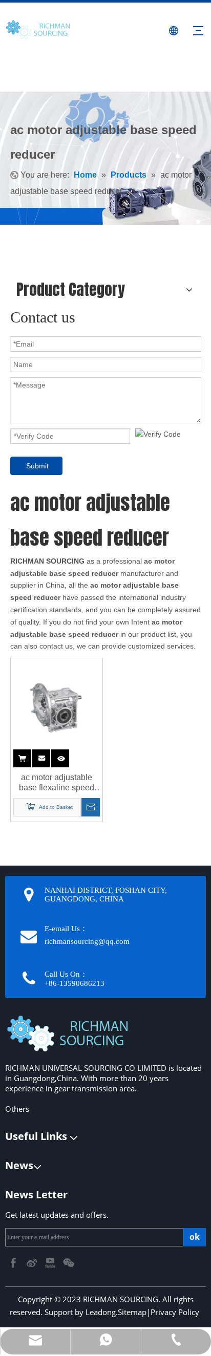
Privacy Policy (175, 1312)
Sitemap (132, 1312)
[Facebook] (14, 1262)
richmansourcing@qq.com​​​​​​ (87, 941)
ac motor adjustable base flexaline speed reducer (56, 783)
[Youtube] (51, 1262)
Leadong (101, 1312)
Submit (37, 466)
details (68, 756)
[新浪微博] (33, 1262)
